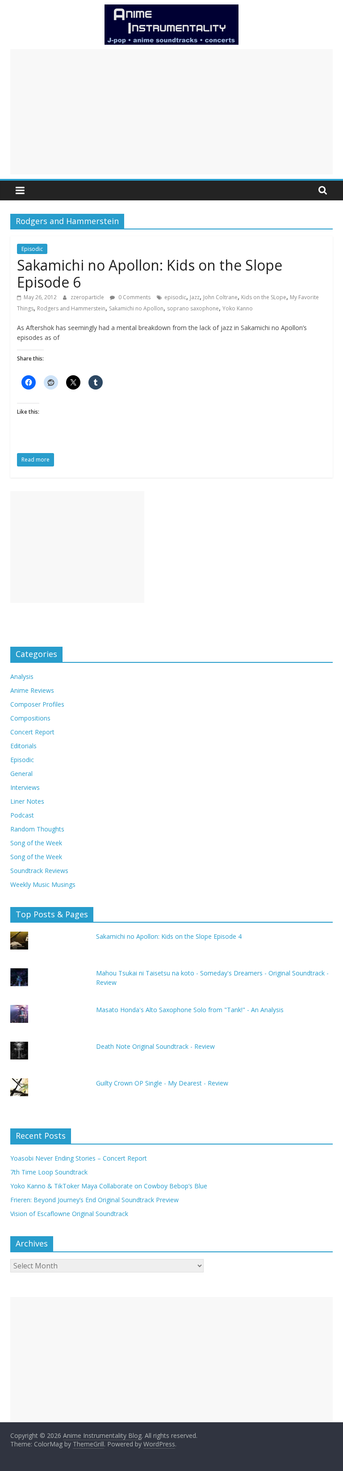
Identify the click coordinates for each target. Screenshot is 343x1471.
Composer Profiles (37, 704)
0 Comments (134, 297)
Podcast (22, 815)
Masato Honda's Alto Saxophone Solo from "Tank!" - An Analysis (190, 1009)
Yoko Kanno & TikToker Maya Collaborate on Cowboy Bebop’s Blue (108, 1186)
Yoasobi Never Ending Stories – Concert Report (78, 1158)
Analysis (21, 676)
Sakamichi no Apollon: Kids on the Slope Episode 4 (169, 936)
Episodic (32, 249)
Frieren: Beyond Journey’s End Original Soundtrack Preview (94, 1199)
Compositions (30, 718)
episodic (175, 297)
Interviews (25, 787)
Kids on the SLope (263, 297)
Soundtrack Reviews (39, 870)
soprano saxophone (193, 308)
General (21, 773)
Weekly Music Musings (42, 884)
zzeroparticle (88, 297)
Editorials (23, 746)
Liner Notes (27, 801)
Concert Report (32, 732)
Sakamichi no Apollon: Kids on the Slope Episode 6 (149, 273)
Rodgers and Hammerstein (71, 308)
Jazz (195, 297)
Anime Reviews (32, 690)
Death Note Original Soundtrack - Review (155, 1046)
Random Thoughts (37, 829)
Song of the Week (36, 843)
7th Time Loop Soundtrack (49, 1172)
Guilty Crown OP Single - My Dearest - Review (162, 1083)
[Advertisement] (171, 111)
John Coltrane (220, 297)
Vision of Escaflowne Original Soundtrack (69, 1213)
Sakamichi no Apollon (136, 308)
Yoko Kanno (237, 308)
